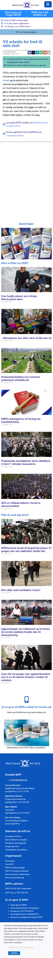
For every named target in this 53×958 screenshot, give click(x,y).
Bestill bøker (26, 224)
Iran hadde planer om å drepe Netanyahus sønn (19, 298)
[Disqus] (26, 178)
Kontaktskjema (18, 780)
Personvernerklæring (14, 877)
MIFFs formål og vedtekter (17, 871)
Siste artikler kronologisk (16, 839)
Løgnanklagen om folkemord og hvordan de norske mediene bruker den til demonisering (25, 632)
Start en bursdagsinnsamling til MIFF (26, 917)
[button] (45, 52)
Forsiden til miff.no (13, 836)
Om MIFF (9, 864)
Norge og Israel (12, 846)
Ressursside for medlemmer (17, 874)
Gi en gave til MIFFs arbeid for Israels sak (26, 707)
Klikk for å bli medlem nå (40, 14)
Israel (6, 80)
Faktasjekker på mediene (16, 849)
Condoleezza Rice (15, 135)
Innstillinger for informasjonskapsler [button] (20, 947)
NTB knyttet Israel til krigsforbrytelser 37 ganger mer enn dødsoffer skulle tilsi (26, 550)
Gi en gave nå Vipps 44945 (13, 14)
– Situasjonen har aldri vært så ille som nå (26, 338)
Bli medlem (10, 861)
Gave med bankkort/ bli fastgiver (24, 908)
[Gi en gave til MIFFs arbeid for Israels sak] (26, 699)
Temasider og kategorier (15, 843)
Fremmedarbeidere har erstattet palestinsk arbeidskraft (20, 379)
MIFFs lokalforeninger (15, 867)
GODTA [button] (14, 953)
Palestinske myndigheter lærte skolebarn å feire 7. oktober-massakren (26, 462)
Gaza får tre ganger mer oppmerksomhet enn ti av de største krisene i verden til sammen (25, 677)
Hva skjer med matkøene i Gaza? (20, 590)
